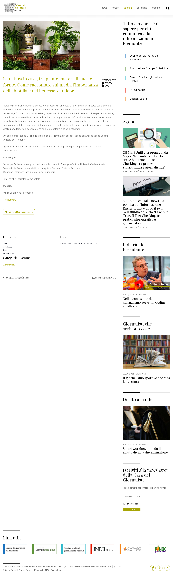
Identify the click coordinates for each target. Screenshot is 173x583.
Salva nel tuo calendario (19, 212)
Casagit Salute (138, 98)
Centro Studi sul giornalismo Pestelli (147, 79)
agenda (128, 7)
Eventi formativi (9, 264)
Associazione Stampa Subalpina (149, 68)
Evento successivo (103, 277)
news (104, 7)
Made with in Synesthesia (48, 570)
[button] (168, 549)
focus (115, 7)
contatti (156, 7)
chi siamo (142, 7)
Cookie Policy (25, 570)
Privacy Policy (10, 570)
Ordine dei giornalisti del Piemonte (144, 57)
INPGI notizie (137, 89)
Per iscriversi (9, 199)
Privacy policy (132, 503)
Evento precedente (17, 277)
